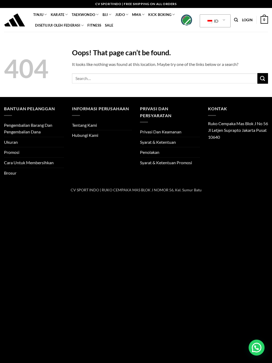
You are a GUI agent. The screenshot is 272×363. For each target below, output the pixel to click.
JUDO (120, 14)
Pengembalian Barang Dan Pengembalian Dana (28, 128)
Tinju (38, 14)
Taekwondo (83, 14)
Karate (58, 14)
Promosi (11, 152)
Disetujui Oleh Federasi (57, 25)
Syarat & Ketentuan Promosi (166, 162)
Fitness (94, 25)
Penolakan (149, 152)
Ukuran (11, 142)
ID (215, 20)
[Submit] (262, 78)
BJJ (105, 14)
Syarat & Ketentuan (158, 142)
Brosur (10, 172)
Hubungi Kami (85, 135)
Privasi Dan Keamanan (160, 131)
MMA (136, 14)
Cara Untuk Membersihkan (29, 162)
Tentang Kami (84, 125)
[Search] (236, 20)
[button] (247, 20)
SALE (109, 25)
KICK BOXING (159, 14)
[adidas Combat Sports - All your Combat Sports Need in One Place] (14, 20)
